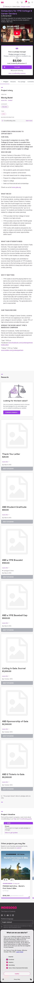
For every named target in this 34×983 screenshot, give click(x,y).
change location (25, 6)
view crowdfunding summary (17, 73)
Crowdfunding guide (25, 819)
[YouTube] (8, 915)
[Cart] (22, 2)
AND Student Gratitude (14, 507)
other (3, 114)
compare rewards (11, 412)
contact (10, 100)
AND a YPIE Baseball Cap (14, 615)
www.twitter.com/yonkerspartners (12, 350)
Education (4, 106)
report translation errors (14, 927)
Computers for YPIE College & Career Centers (16, 12)
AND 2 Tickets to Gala (13, 774)
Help (15, 819)
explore (18, 848)
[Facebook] (2, 915)
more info (4, 100)
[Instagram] (10, 915)
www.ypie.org (16, 187)
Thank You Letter (11, 454)
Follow (17, 67)
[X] (5, 915)
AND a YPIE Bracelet (12, 560)
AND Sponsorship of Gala (15, 721)
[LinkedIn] (13, 915)
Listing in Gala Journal (14, 668)
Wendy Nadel (7, 16)
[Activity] (25, 2)
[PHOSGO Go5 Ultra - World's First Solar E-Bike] (15, 865)
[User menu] (28, 2)
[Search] (18, 2)
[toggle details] (30, 897)
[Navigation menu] (32, 2)
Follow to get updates (11, 832)
